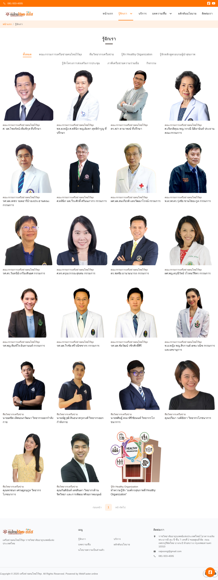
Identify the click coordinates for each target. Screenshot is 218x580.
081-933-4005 (15, 3)
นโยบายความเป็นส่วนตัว (91, 550)
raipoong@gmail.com (170, 551)
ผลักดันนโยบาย (187, 13)
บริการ (143, 13)
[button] (210, 572)
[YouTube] (213, 3)
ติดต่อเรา (207, 13)
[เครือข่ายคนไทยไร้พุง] (19, 13)
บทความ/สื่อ (84, 544)
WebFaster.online (88, 573)
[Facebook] (209, 3)
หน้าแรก (108, 13)
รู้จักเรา (82, 539)
